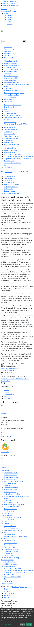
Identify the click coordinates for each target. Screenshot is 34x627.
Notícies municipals (10, 564)
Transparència (8, 513)
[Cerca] (24, 41)
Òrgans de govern (10, 479)
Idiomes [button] (6, 13)
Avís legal (7, 595)
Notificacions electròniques (13, 530)
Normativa (7, 485)
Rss (5, 579)
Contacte (4, 9)
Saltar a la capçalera (9, 1)
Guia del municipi (23, 171)
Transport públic (9, 183)
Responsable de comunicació (13, 568)
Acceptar (29, 624)
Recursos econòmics (10, 483)
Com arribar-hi (8, 372)
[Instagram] (13, 11)
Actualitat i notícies (7, 560)
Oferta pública (8, 500)
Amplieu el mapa (8, 370)
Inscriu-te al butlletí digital (12, 577)
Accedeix (4, 414)
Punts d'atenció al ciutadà (12, 517)
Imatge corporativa (10, 475)
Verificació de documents (12, 528)
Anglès (9, 20)
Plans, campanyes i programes (14, 505)
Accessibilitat (8, 597)
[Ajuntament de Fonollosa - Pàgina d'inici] (11, 35)
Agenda (6, 392)
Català (9, 15)
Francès (9, 24)
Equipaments (8, 189)
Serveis (6, 522)
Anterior (4, 436)
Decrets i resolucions (11, 488)
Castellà (9, 17)
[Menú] (2, 45)
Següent (9, 436)
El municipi (8, 172)
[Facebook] (5, 11)
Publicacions (8, 398)
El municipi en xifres (10, 178)
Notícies (6, 390)
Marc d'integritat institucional (13, 481)
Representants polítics (11, 477)
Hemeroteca (8, 581)
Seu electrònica (9, 511)
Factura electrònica (10, 534)
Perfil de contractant (10, 509)
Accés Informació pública (12, 494)
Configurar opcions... (7, 624)
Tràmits (6, 524)
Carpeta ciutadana (10, 526)
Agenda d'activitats (10, 566)
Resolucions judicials (10, 490)
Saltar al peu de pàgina (10, 5)
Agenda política (9, 394)
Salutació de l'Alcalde (11, 473)
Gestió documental (10, 492)
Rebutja (22, 624)
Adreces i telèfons (7, 583)
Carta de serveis (9, 519)
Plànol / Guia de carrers (11, 185)
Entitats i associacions (11, 187)
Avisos (6, 396)
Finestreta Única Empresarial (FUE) (15, 536)
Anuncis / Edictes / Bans (11, 507)
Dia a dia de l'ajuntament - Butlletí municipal (18, 570)
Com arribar (8, 180)
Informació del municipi (12, 193)
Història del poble (10, 176)
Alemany (9, 22)
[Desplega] (13, 172)
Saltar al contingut (9, 3)
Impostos (7, 532)
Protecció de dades (10, 593)
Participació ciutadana (11, 502)
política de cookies (17, 621)
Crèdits (6, 589)
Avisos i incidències (10, 562)
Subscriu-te (5, 452)
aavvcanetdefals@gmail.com (10, 368)
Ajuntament (5, 471)
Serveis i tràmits (6, 515)
